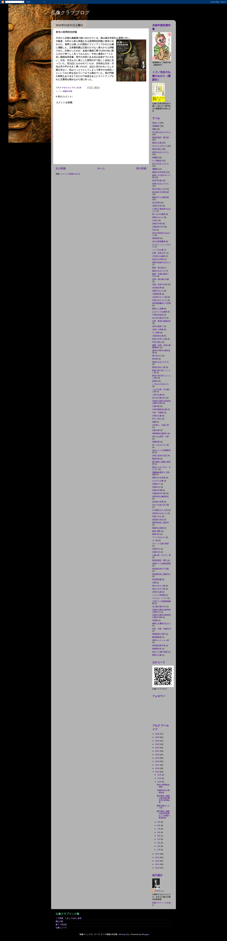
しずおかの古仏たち (160, 384)
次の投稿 (61, 168)
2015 (157, 772)
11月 (159, 778)
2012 (157, 861)
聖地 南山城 (157, 268)
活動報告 (156, 126)
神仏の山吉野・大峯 (160, 437)
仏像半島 (156, 406)
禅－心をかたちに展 (160, 445)
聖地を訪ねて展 (158, 367)
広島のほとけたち (159, 300)
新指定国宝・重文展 (160, 138)
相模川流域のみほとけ (161, 262)
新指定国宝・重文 (159, 560)
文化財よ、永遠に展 (160, 425)
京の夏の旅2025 (159, 607)
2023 (157, 744)
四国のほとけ (157, 291)
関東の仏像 (156, 655)
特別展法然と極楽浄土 (161, 574)
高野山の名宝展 (158, 478)
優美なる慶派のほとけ (161, 624)
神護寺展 (156, 442)
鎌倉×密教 (156, 531)
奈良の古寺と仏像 (159, 339)
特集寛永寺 (156, 649)
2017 (157, 765)
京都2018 (156, 487)
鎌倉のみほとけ (158, 271)
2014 (157, 854)
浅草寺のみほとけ (159, 513)
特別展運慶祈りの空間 (161, 303)
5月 (159, 836)
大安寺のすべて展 (159, 297)
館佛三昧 (156, 534)
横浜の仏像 (156, 143)
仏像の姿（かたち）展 (161, 555)
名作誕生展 (156, 288)
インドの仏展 (157, 250)
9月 (159, 822)
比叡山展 (156, 430)
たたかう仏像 (157, 481)
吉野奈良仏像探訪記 (160, 497)
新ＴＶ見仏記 (61, 925)
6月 (159, 832)
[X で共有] (93, 87)
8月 (159, 825)
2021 (157, 751)
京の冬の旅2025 (159, 318)
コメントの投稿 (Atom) (70, 174)
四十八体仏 (156, 419)
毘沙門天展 (156, 181)
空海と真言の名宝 (159, 456)
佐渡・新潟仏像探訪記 (161, 321)
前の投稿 (141, 168)
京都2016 (156, 549)
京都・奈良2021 (159, 253)
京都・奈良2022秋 (159, 285)
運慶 (154, 129)
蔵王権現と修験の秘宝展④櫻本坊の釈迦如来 (163, 799)
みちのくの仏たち (159, 146)
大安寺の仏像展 (158, 256)
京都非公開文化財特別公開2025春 (161, 402)
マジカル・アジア (159, 598)
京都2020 (156, 552)
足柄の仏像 (156, 592)
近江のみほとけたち (160, 164)
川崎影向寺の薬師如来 (163, 791)
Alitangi (122, 934)
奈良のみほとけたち (160, 152)
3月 (159, 843)
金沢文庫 (156, 203)
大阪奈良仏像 (157, 336)
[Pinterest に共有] (98, 87)
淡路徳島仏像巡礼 (159, 433)
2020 (157, 755)
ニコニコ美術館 (158, 595)
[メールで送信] (88, 87)
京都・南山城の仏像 (160, 279)
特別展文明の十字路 (160, 569)
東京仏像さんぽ (158, 189)
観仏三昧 (59, 921)
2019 (157, 758)
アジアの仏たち (158, 537)
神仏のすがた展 (158, 589)
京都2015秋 (67, 91)
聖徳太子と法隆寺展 (160, 197)
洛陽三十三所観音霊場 (161, 564)
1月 (159, 850)
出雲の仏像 (156, 416)
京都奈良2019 (158, 227)
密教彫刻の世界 (158, 634)
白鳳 (154, 583)
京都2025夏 (157, 490)
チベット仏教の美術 (160, 544)
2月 (159, 846)
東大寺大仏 (156, 356)
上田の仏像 (156, 395)
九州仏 (155, 220)
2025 (157, 737)
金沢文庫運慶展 (158, 241)
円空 (154, 230)
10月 (159, 782)
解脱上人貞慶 (157, 309)
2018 (157, 761)
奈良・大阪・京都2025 (161, 629)
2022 (157, 748)
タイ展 (155, 540)
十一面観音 (156, 161)
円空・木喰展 (157, 413)
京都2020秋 (157, 224)
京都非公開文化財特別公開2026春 (161, 616)
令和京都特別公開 (159, 409)
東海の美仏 (156, 149)
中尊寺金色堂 (157, 315)
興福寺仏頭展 (157, 528)
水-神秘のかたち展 (160, 510)
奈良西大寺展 (157, 502)
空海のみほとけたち (160, 184)
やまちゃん (159, 891)
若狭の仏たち (157, 217)
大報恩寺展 (156, 294)
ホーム (101, 168)
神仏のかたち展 (158, 586)
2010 (157, 868)
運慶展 (155, 169)
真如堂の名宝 (157, 520)
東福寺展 (156, 238)
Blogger (145, 934)
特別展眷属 (156, 579)
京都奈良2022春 (159, 493)
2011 (157, 864)
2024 (157, 741)
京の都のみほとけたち (161, 132)
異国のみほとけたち (160, 362)
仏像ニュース (61, 928)
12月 (159, 775)
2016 (157, 768)
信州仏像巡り (157, 326)
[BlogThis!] (91, 87)
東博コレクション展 (160, 640)
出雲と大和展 (157, 330)
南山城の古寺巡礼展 (160, 192)
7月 (159, 829)
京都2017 (156, 484)
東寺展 (155, 359)
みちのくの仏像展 (159, 312)
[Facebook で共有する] (96, 87)
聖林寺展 (156, 459)
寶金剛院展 (156, 637)
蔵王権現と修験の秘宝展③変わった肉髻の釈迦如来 (163, 814)
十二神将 (156, 333)
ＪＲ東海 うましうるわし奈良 (68, 918)
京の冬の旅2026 (159, 398)
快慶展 (155, 157)
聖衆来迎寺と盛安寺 (160, 523)
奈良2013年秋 (158, 259)
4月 (159, 839)
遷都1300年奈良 (159, 172)
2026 (157, 734)
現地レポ (156, 123)
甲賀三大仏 (156, 516)
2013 (157, 857)
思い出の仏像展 (158, 214)
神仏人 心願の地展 (159, 652)
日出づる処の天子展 (160, 505)
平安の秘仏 (156, 342)
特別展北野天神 (158, 646)
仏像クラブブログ (70, 12)
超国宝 (155, 381)
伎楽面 (155, 620)
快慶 (154, 422)
